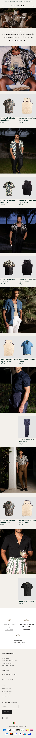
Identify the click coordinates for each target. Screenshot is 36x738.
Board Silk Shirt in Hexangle (7, 202)
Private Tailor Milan (6, 694)
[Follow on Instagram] (7, 718)
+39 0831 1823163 (7, 663)
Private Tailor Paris (6, 697)
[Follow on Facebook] (2, 718)
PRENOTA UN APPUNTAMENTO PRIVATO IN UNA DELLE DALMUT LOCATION (18, 1)
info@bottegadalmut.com (8, 665)
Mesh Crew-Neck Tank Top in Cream (9, 361)
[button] (16, 491)
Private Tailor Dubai (6, 688)
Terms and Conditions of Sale (9, 674)
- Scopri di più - (9, 629)
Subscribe (6, 712)
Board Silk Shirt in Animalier (7, 281)
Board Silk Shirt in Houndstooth (7, 119)
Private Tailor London (7, 691)
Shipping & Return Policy (8, 680)
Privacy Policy (5, 677)
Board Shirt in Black (26, 601)
